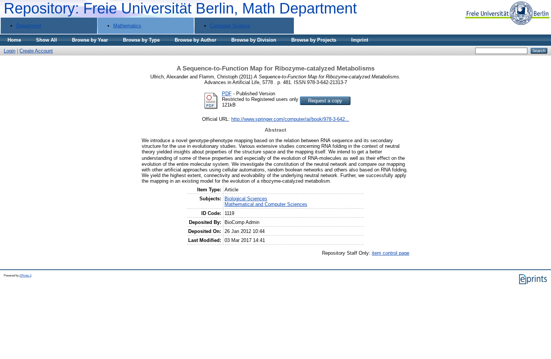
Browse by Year (90, 40)
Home (14, 40)
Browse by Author (195, 40)
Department (28, 26)
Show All (46, 40)
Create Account (36, 51)
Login (9, 51)
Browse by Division (253, 40)
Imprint (359, 40)
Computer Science (230, 26)
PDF (227, 93)
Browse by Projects (313, 40)
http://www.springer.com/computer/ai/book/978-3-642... (290, 119)
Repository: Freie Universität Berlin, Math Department (180, 8)
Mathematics (127, 26)
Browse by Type (141, 40)
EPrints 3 (25, 275)
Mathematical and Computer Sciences (266, 204)
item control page (390, 253)
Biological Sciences (246, 198)
